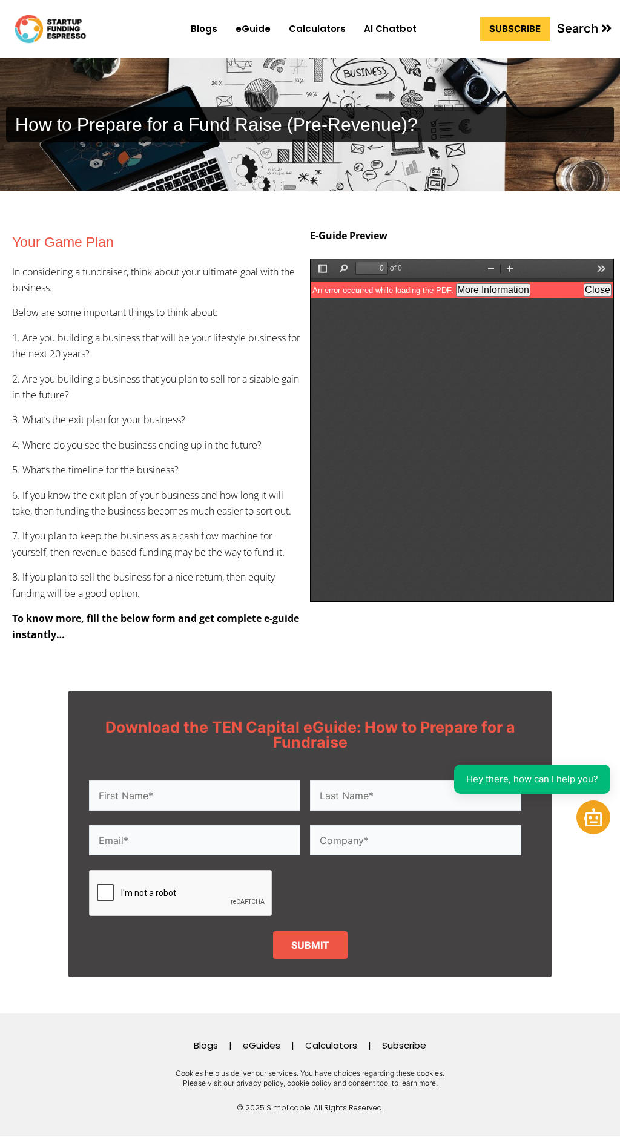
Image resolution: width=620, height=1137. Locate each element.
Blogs (204, 28)
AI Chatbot (390, 28)
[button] (584, 28)
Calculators (317, 28)
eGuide (253, 28)
